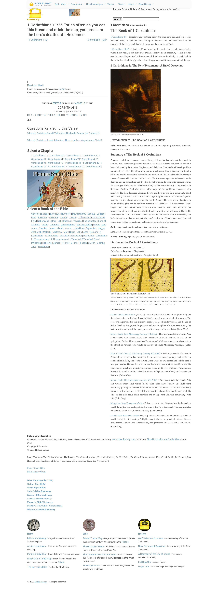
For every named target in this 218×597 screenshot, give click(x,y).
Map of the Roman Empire (123, 314)
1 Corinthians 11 (73, 162)
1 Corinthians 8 (88, 159)
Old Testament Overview (150, 538)
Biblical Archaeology (37, 538)
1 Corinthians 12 (91, 162)
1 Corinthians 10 (54, 162)
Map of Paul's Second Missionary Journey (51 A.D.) (135, 353)
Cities (61, 562)
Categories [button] (76, 4)
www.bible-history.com (123, 439)
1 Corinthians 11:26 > (96, 39)
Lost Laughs (144, 562)
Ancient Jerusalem (37, 546)
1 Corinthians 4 (89, 155)
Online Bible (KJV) (36, 484)
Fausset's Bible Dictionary (40, 502)
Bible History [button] (145, 4)
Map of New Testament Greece (125, 415)
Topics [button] (110, 4)
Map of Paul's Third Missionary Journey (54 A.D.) (134, 380)
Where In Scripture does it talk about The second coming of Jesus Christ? (64, 140)
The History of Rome (93, 546)
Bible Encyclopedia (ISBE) (40, 480)
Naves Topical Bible (36, 487)
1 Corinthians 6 (54, 159)
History (142, 533)
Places (125, 541)
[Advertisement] (67, 59)
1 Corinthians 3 (72, 155)
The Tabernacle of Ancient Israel (99, 554)
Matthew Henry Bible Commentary (44, 505)
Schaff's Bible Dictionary (39, 498)
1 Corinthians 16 (92, 166)
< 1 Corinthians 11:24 (37, 39)
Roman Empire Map (92, 538)
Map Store (143, 566)
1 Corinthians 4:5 (119, 37)
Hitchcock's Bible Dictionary (41, 509)
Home (30, 533)
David (61, 89)
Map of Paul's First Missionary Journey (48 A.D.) (134, 334)
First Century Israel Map (39, 558)
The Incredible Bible (37, 567)
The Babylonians (91, 565)
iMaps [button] (131, 4)
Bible (85, 533)
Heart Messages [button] (94, 4)
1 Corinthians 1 (39, 155)
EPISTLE (57, 103)
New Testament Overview (151, 546)
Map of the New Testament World (126, 403)
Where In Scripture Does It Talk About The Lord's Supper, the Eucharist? (63, 133)
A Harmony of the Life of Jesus (154, 554)
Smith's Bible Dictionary (39, 491)
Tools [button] (121, 4)
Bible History (41, 581)
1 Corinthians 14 (56, 166)
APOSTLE (80, 103)
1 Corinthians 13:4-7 (120, 49)
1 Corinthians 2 (55, 155)
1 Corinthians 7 (71, 159)
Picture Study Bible (36, 554)
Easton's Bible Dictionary (39, 495)
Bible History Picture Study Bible (163, 439)
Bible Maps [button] (61, 4)
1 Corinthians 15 (74, 166)
